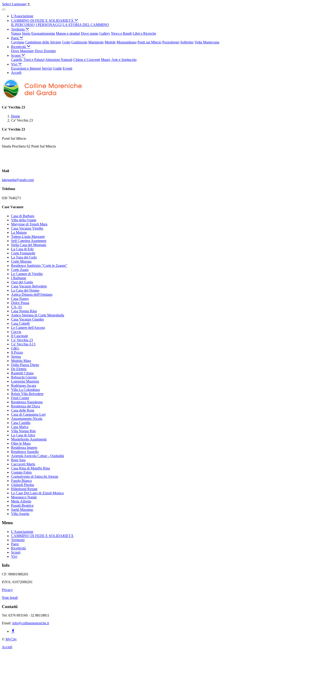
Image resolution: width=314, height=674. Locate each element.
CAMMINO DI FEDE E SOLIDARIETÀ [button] (42, 21)
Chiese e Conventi (86, 60)
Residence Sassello (25, 452)
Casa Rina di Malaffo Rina (30, 468)
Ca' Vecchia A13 (23, 344)
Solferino (187, 42)
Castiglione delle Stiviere (43, 42)
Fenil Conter (20, 398)
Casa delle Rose (22, 410)
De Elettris (18, 369)
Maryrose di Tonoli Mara (29, 224)
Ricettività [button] (19, 47)
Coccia (16, 332)
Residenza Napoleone (27, 402)
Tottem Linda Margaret (28, 237)
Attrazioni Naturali (58, 60)
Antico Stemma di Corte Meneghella (37, 315)
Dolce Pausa (20, 303)
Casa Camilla (20, 423)
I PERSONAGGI (49, 25)
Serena (16, 356)
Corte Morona (21, 261)
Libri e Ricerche (144, 33)
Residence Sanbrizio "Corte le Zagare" (39, 265)
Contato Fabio (21, 472)
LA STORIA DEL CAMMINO (86, 25)
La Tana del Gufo (24, 257)
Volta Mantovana (206, 42)
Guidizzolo (79, 42)
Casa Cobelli (20, 323)
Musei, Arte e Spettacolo (119, 60)
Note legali (10, 598)
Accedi (16, 72)
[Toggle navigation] (4, 9)
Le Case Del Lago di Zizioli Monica (37, 493)
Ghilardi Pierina (22, 485)
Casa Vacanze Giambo (27, 319)
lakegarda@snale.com (18, 180)
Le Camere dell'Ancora (28, 328)
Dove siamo (89, 33)
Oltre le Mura (21, 443)
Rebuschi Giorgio (24, 377)
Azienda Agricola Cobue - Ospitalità (37, 456)
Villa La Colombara (25, 390)
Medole (110, 42)
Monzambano (127, 42)
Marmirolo (96, 42)
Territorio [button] (18, 29)
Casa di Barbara (22, 216)
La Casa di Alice (23, 435)
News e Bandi (121, 33)
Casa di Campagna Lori (28, 414)
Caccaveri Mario (23, 464)
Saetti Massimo (22, 510)
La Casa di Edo (22, 249)
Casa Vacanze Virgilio (27, 228)
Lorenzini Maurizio (25, 381)
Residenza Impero (24, 447)
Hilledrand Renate (24, 489)
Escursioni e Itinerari (26, 68)
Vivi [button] (14, 64)
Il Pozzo (17, 352)
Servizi (47, 68)
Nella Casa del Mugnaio (28, 245)
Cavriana (17, 42)
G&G (15, 348)
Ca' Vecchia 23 (22, 340)
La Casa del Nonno (25, 290)
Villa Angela (20, 514)
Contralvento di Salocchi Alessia (34, 476)
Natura (16, 33)
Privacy (7, 590)
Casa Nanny (20, 299)
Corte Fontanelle (23, 253)
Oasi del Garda (22, 282)
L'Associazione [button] (22, 16)
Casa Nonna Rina (24, 311)
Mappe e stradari (68, 33)
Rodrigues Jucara (23, 385)
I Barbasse (18, 278)
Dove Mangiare (22, 51)
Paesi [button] (15, 38)
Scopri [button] (16, 55)
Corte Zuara (20, 270)
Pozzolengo (170, 42)
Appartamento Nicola (26, 419)
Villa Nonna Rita (23, 431)
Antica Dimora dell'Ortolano (31, 294)
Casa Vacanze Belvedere (29, 286)
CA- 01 (16, 307)
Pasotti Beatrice (22, 505)
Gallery (104, 33)
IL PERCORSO (23, 25)
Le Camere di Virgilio (27, 274)
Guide (57, 68)
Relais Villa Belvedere (27, 394)
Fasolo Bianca (21, 481)
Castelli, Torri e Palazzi (28, 60)
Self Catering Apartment (28, 241)
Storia (26, 33)
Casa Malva (19, 427)
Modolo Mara (21, 361)
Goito (66, 42)
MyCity (11, 639)
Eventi (67, 68)
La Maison (19, 232)
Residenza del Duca (25, 406)
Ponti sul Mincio (149, 42)
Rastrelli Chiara (22, 373)
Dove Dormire (45, 51)
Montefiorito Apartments (29, 439)
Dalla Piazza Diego (25, 365)
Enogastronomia (43, 33)
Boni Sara (18, 460)
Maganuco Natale (24, 497)
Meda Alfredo (21, 501)
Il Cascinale (19, 336)
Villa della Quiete (23, 220)
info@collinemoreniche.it (30, 623)
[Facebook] (13, 631)
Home (15, 116)
